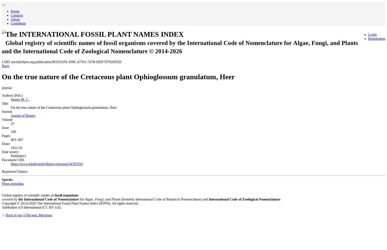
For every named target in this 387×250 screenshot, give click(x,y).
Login (372, 34)
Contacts (17, 15)
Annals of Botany (23, 116)
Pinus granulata (13, 184)
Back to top (14, 215)
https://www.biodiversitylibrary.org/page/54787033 (47, 164)
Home (15, 11)
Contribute (18, 23)
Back (5, 66)
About (15, 19)
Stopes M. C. (20, 99)
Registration (376, 39)
